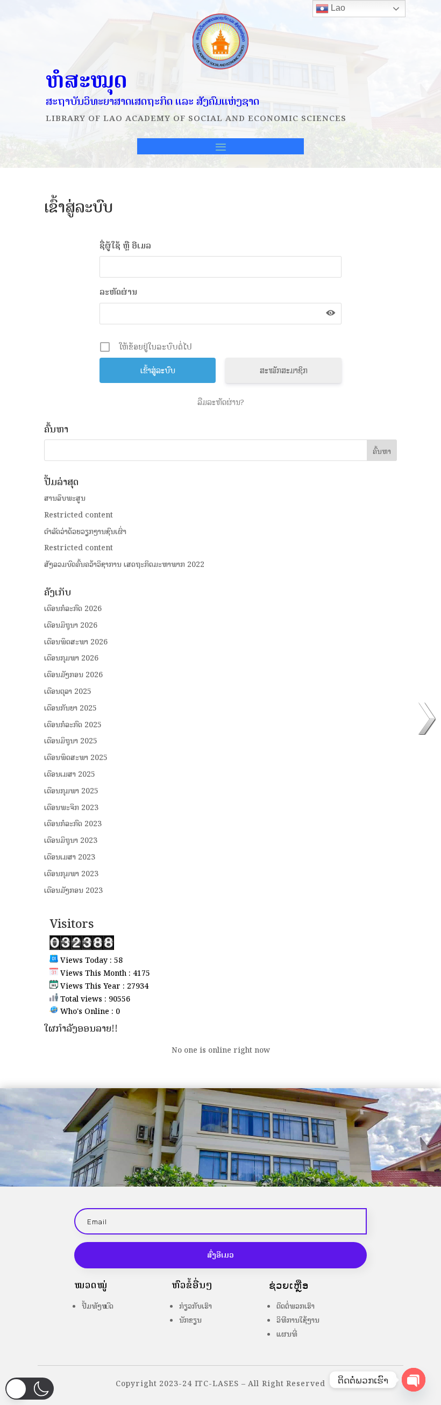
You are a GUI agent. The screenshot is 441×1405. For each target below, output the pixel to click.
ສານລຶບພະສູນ (65, 498)
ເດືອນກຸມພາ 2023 (71, 874)
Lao (337, 7)
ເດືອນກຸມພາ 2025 (71, 791)
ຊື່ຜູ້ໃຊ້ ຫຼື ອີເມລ (125, 245)
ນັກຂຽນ (190, 1320)
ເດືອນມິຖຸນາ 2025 (70, 741)
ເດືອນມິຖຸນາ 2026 (70, 625)
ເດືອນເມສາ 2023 (69, 857)
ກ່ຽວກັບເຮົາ (195, 1306)
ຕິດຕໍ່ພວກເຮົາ (295, 1306)
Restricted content (78, 515)
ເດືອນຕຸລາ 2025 (67, 691)
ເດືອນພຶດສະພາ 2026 (76, 642)
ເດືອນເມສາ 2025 (69, 774)
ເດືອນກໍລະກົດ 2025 (73, 725)
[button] (29, 1389)
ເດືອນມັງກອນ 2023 (73, 890)
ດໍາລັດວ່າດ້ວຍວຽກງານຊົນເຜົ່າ (85, 532)
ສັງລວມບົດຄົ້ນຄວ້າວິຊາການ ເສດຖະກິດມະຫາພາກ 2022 (124, 564)
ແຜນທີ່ (286, 1334)
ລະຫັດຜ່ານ (118, 292)
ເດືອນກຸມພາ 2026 (71, 658)
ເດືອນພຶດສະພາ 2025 (76, 757)
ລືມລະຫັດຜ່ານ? (220, 402)
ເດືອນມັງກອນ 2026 (73, 675)
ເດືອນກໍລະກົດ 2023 (73, 824)
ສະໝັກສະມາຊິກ (284, 370)
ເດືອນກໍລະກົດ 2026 (73, 608)
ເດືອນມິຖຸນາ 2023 (70, 840)
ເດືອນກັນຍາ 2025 (70, 708)
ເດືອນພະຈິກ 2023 (71, 807)
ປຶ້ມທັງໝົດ (97, 1306)
